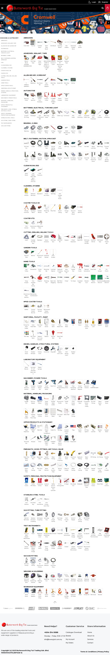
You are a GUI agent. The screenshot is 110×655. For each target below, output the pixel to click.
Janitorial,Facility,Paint (8, 88)
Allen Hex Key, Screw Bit (35, 75)
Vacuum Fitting (6, 126)
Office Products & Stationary (6, 105)
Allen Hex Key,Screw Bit (8, 46)
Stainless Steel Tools (7, 117)
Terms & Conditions (88, 652)
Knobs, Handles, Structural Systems (9, 91)
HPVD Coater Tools (7, 85)
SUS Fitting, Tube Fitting (8, 120)
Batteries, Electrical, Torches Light (7, 52)
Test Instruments (6, 123)
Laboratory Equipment (8, 95)
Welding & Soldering (33, 571)
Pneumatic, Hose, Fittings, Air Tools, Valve (9, 109)
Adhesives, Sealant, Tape (8, 43)
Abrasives (4, 40)
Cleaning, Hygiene (7, 68)
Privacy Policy (103, 652)
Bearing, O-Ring (6, 55)
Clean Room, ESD (6, 65)
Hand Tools (4, 83)
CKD (2, 62)
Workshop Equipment (34, 587)
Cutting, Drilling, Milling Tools (9, 76)
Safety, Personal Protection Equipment (8, 114)
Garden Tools (5, 80)
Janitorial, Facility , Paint (36, 317)
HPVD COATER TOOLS (33, 302)
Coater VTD (4, 73)
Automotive (4, 48)
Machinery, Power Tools (9, 98)
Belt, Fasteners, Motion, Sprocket (8, 59)
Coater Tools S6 (6, 70)
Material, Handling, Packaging (7, 101)
